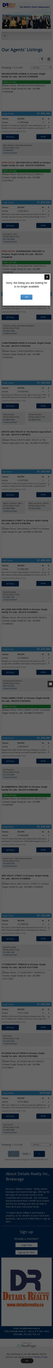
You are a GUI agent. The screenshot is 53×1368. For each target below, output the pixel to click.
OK (27, 1361)
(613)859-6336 (9, 419)
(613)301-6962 (9, 331)
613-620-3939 (8, 1041)
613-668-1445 (8, 597)
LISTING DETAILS (10, 137)
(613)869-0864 (9, 508)
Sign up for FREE (26, 1252)
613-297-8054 (8, 774)
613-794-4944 (8, 239)
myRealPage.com (27, 1346)
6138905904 (8, 150)
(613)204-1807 (9, 863)
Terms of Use (40, 1356)
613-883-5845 (8, 1130)
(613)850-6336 (35, 419)
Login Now (26, 1244)
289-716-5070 (8, 686)
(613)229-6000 (35, 508)
